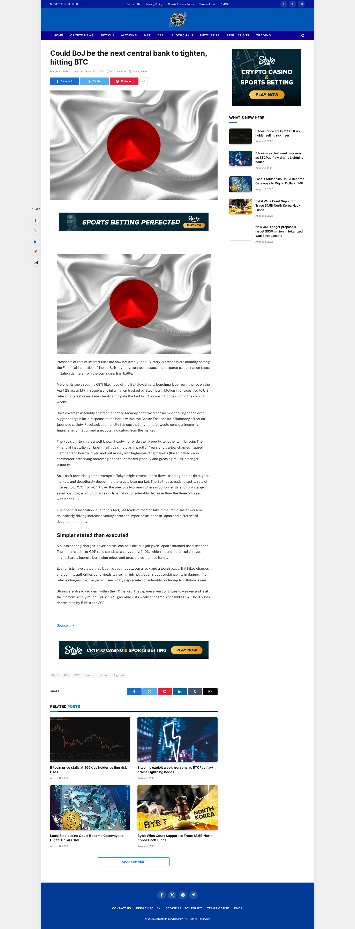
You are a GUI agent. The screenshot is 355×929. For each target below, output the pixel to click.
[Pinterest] (36, 252)
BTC (77, 675)
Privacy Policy (154, 4)
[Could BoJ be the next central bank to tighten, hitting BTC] (134, 145)
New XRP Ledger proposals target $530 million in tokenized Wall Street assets (279, 231)
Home (58, 35)
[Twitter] (36, 231)
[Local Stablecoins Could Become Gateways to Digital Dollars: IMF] (90, 807)
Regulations (238, 35)
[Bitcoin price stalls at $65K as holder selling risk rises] (90, 739)
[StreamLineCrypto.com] (177, 19)
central (90, 675)
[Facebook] (36, 220)
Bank (55, 675)
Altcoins (129, 35)
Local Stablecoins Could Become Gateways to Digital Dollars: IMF (87, 838)
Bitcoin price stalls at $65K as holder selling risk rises (88, 769)
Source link (65, 625)
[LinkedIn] (36, 241)
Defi (161, 35)
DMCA (225, 4)
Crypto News (82, 35)
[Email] (36, 262)
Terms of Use (207, 4)
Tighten (119, 675)
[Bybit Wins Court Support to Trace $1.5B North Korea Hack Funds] (177, 807)
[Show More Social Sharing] (143, 81)
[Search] (303, 35)
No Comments (118, 71)
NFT (147, 35)
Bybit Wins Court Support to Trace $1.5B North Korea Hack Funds (175, 838)
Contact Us (133, 4)
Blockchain (182, 35)
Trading (263, 35)
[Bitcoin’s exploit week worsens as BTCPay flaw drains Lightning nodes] (177, 739)
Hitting (104, 675)
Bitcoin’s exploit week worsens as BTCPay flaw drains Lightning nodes (175, 769)
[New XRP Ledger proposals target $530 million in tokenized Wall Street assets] (240, 232)
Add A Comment (134, 861)
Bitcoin (107, 35)
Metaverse (210, 35)
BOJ (66, 675)
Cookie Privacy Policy (181, 4)
